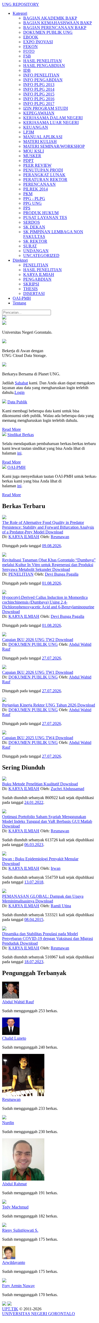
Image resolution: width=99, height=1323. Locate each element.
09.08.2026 (51, 545)
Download (54, 532)
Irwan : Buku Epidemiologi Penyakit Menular (40, 859)
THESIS (30, 288)
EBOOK (30, 37)
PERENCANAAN (39, 184)
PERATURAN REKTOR (45, 179)
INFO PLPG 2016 (38, 99)
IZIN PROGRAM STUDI (45, 108)
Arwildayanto (13, 1262)
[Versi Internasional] (4, 318)
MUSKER (32, 156)
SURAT (30, 246)
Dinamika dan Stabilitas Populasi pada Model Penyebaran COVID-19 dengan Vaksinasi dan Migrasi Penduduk (47, 938)
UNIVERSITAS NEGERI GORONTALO (38, 1313)
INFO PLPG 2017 (38, 103)
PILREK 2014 (35, 189)
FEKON (30, 46)
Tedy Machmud (15, 1207)
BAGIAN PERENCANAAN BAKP (54, 27)
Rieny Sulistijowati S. (20, 1230)
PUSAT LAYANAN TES (45, 217)
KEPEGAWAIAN (38, 113)
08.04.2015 (33, 919)
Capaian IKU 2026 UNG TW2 (28, 639)
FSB (27, 56)
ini (19, 453)
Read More (11, 429)
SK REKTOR (35, 241)
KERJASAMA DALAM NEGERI (53, 118)
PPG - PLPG (34, 198)
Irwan (55, 868)
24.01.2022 (33, 802)
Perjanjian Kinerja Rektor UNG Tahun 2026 (39, 705)
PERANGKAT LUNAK (44, 175)
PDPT (28, 160)
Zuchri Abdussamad (67, 788)
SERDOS (31, 222)
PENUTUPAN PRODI (43, 170)
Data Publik (17, 402)
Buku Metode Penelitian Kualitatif (31, 784)
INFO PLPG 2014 (38, 89)
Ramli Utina (61, 906)
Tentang (19, 303)
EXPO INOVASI (38, 42)
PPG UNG (32, 203)
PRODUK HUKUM (41, 213)
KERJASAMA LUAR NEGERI (51, 122)
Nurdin (8, 1122)
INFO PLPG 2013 (38, 84)
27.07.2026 (51, 658)
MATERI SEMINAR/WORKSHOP (54, 146)
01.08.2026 (51, 583)
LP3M (28, 132)
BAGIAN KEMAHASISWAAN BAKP (57, 23)
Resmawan (60, 536)
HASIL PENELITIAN (42, 61)
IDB (27, 70)
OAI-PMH (22, 298)
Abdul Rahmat (14, 1184)
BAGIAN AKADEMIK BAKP (50, 18)
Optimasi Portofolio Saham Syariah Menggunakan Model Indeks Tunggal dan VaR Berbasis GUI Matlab (47, 819)
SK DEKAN (34, 227)
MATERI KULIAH (40, 141)
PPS (26, 208)
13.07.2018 (33, 882)
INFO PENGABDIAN (43, 80)
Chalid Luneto (14, 1038)
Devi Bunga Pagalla (61, 574)
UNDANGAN (36, 251)
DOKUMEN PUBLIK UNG (48, 32)
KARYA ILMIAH (38, 274)
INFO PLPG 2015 (38, 94)
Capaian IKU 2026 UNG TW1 (28, 672)
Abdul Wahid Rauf (18, 1002)
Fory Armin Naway (18, 1285)
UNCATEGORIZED (41, 255)
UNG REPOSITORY (20, 4)
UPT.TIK (10, 1309)
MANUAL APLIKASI (42, 137)
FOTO (29, 51)
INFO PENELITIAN (41, 75)
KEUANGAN (35, 127)
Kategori (20, 13)
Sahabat (21, 383)
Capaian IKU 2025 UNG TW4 (28, 737)
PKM (27, 194)
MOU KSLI (33, 151)
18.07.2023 (33, 961)
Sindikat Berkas (20, 434)
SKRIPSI (31, 284)
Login (20, 392)
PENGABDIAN (37, 279)
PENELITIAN (35, 265)
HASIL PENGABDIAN (44, 65)
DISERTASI (34, 293)
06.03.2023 (33, 844)
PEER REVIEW (37, 165)
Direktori (20, 260)
